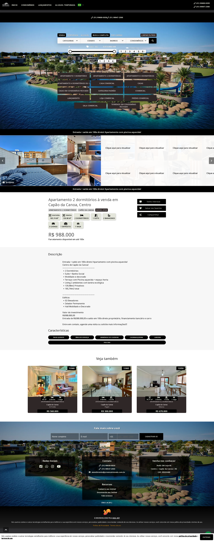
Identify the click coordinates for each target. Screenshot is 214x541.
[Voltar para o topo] (6, 529)
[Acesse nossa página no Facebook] (41, 466)
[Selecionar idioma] (80, 5)
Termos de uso (115, 525)
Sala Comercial (90, 105)
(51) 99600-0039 (100, 17)
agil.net (116, 518)
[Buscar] (153, 40)
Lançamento (73, 98)
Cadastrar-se (151, 436)
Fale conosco (107, 496)
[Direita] (211, 160)
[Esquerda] (2, 160)
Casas (140, 83)
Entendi (206, 537)
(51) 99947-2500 (116, 17)
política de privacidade (188, 536)
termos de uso (7, 538)
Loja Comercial (107, 98)
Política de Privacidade (101, 525)
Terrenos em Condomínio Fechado (123, 105)
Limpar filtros (148, 35)
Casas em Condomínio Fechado (73, 91)
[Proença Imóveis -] (107, 446)
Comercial (140, 91)
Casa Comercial (106, 83)
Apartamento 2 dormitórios (107, 76)
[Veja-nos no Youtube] (59, 466)
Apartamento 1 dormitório (73, 76)
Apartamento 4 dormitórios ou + (73, 83)
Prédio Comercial (140, 98)
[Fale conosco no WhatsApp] (46, 466)
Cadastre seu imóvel (107, 489)
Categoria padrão (107, 91)
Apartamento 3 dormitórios (140, 76)
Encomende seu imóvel (107, 492)
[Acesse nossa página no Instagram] (52, 466)
